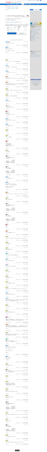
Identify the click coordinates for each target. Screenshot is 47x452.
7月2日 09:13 (25, 197)
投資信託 (17, 4)
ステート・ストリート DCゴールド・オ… (36, 55)
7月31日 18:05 (25, 166)
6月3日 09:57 (25, 381)
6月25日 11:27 (25, 247)
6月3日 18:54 (25, 345)
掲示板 (23, 4)
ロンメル (8, 111)
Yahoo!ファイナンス (34, 81)
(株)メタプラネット (33, 30)
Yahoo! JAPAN (29, 0)
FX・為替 (14, 4)
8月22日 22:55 (25, 41)
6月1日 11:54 (25, 412)
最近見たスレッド (7, 9)
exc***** (8, 124)
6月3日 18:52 (25, 356)
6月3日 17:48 (25, 375)
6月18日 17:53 (25, 275)
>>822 (6, 318)
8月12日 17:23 (25, 118)
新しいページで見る (8, 20)
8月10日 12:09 (25, 135)
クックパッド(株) (33, 34)
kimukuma (8, 71)
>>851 (6, 142)
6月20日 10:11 (25, 264)
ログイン (16, 2)
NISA (33, 4)
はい (24, 52)
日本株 (9, 4)
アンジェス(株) (33, 38)
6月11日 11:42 (25, 292)
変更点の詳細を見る (13, 20)
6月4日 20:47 (25, 316)
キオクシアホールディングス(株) (35, 29)
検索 (40, 0)
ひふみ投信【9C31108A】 (12, 8)
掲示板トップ (6, 5)
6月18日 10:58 (25, 281)
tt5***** (8, 259)
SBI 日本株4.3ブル (33, 52)
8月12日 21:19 (25, 105)
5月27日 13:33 (25, 440)
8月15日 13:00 (25, 76)
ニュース (20, 4)
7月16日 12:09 (25, 176)
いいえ (27, 52)
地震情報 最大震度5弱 (38, 0)
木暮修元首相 (8, 317)
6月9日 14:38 (25, 310)
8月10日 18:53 (25, 129)
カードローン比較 (37, 4)
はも (7, 231)
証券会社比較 (26, 4)
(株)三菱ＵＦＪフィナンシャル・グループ (36, 37)
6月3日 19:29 (25, 332)
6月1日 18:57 (25, 388)
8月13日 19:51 (25, 88)
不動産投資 (29, 4)
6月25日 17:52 (25, 236)
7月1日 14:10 (25, 203)
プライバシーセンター (38, 82)
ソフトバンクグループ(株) (34, 33)
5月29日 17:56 (25, 424)
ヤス (7, 60)
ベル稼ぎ (8, 156)
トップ (6, 4)
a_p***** (8, 339)
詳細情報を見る (22, 33)
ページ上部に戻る (36, 79)
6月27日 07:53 (25, 224)
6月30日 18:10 (25, 214)
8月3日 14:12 (25, 155)
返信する (8, 52)
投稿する (17, 450)
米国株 (11, 4)
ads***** (8, 89)
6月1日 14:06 (25, 401)
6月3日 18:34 (25, 363)
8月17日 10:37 (25, 59)
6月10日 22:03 (25, 304)
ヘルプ (32, 0)
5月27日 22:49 (25, 434)
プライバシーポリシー (33, 82)
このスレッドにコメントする (12, 33)
